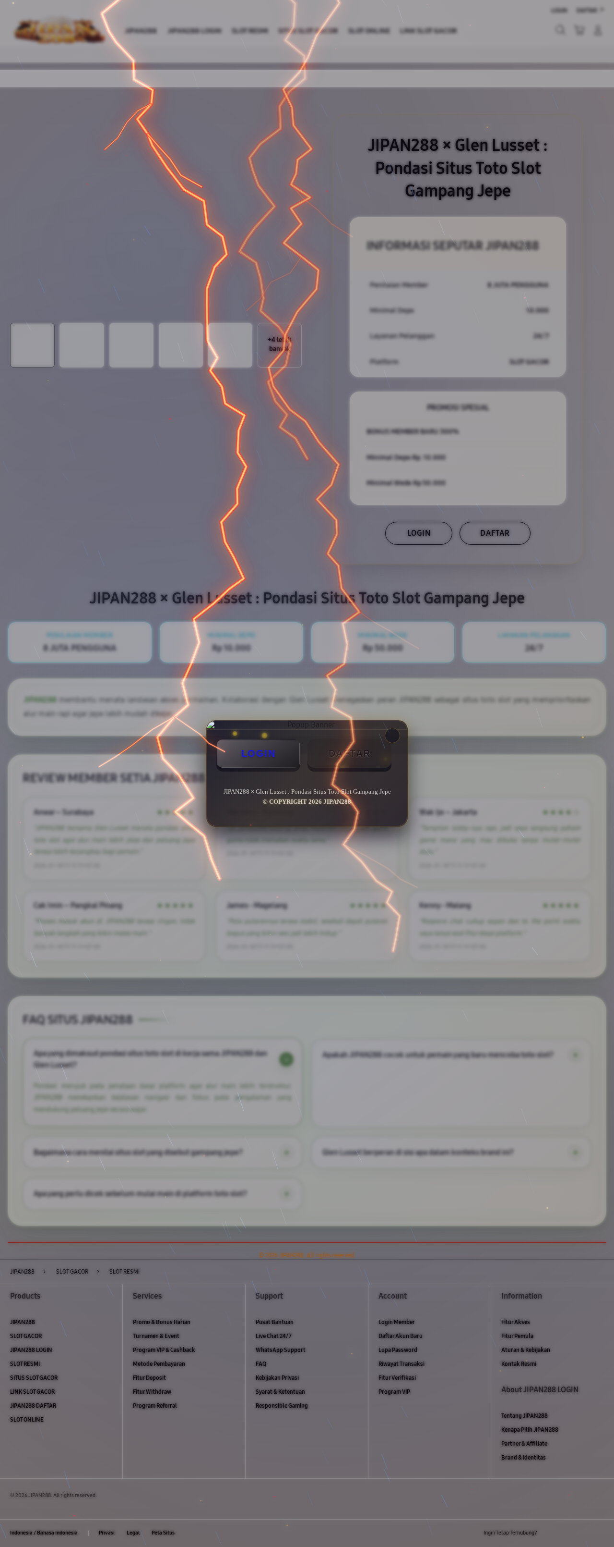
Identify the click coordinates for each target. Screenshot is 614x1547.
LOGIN (258, 753)
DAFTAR (350, 753)
